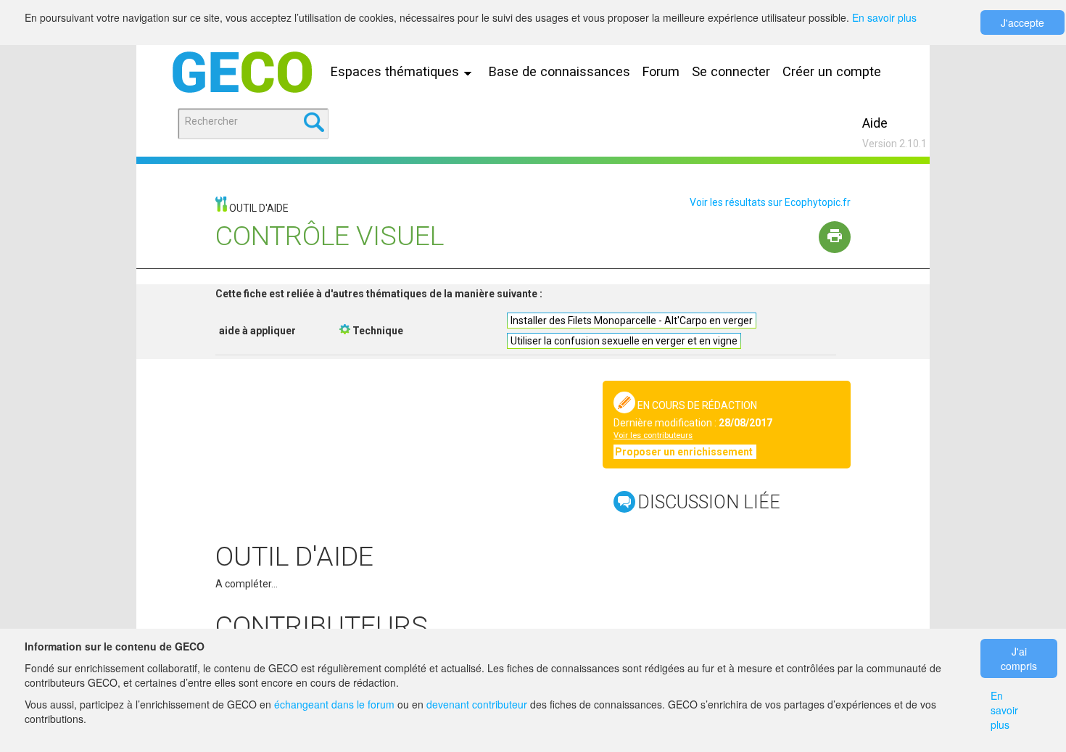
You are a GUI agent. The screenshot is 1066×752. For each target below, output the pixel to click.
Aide (875, 123)
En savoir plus (884, 17)
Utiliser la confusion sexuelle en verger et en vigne (624, 341)
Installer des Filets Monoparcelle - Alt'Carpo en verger (632, 320)
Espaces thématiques (397, 71)
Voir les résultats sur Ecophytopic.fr (770, 202)
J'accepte (1022, 22)
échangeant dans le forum (334, 704)
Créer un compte (831, 71)
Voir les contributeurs (653, 435)
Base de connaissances (559, 71)
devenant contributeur (476, 704)
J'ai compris (1019, 658)
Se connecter (731, 71)
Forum (661, 71)
